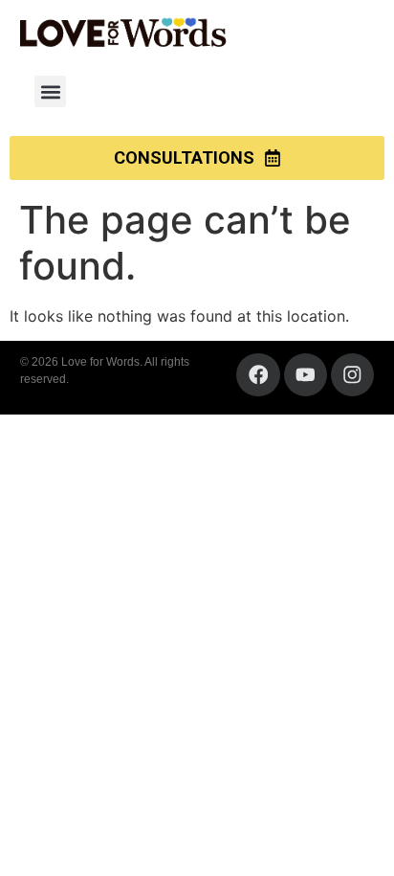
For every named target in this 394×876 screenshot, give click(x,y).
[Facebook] (257, 374)
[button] (50, 91)
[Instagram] (352, 374)
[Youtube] (305, 374)
